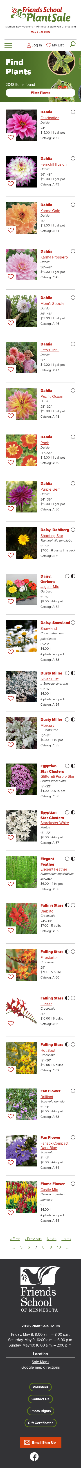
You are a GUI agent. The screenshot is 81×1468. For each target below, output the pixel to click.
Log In (37, 45)
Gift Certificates (40, 1423)
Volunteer (40, 1387)
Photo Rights (40, 1411)
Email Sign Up (44, 1442)
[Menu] (8, 45)
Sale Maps (40, 1362)
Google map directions (40, 1367)
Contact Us (41, 1399)
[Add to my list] (11, 137)
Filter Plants (40, 93)
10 (59, 1247)
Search (72, 44)
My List (58, 45)
